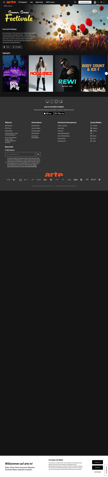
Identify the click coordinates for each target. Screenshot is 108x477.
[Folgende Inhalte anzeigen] (106, 73)
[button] (75, 2)
